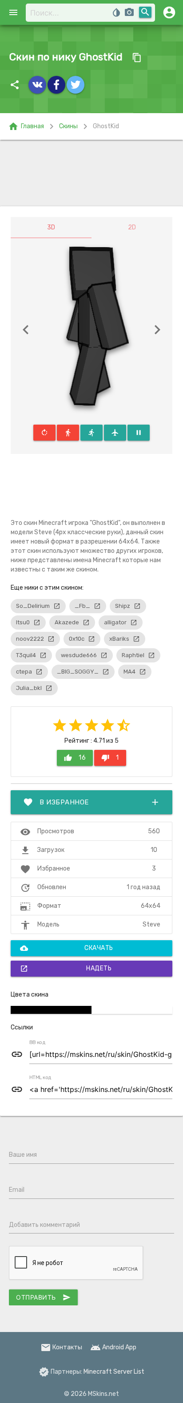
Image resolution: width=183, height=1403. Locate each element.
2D (132, 227)
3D (51, 227)
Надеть (65, 969)
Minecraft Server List (114, 1371)
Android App (113, 1347)
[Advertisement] (91, 173)
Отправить (43, 1297)
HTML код (40, 1078)
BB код (37, 1043)
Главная (26, 126)
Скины (68, 126)
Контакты (61, 1347)
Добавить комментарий (44, 1225)
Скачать (66, 948)
